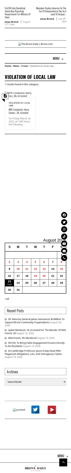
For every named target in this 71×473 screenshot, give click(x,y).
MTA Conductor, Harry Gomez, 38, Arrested (19, 111)
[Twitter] (64, 222)
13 (44, 268)
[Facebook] (64, 215)
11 (26, 268)
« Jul (7, 298)
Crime (24, 65)
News (16, 65)
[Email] (64, 251)
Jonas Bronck (12, 21)
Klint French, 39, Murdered (22, 338)
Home (8, 65)
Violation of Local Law (19, 104)
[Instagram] (64, 229)
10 (18, 268)
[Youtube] (64, 244)
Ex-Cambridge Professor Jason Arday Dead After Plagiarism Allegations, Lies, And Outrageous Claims (33, 352)
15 (61, 268)
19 (35, 275)
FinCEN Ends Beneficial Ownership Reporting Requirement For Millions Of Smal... (17, 12)
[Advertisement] (35, 186)
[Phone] (64, 258)
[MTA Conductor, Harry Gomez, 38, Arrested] (20, 94)
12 (35, 268)
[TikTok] (64, 236)
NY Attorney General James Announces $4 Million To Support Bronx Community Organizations (35, 321)
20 (44, 275)
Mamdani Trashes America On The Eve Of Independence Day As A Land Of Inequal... (51, 11)
